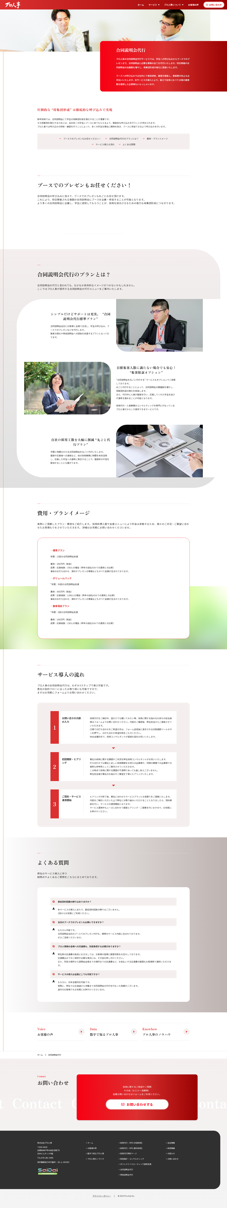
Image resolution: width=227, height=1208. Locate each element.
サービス (153, 5)
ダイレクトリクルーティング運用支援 (135, 1164)
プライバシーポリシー (101, 1196)
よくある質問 (129, 144)
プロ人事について (172, 5)
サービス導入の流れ (105, 144)
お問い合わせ (173, 1159)
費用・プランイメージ (157, 138)
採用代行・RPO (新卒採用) (131, 1148)
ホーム (141, 4)
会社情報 (171, 1142)
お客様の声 (193, 4)
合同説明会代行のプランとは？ (124, 138)
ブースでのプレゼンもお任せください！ (82, 138)
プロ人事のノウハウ (95, 1159)
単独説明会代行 (126, 1174)
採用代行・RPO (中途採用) (131, 1142)
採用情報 (171, 1148)
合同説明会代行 (126, 1169)
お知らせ (171, 1153)
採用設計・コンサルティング (132, 1159)
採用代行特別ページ (128, 1153)
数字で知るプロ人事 (95, 1153)
